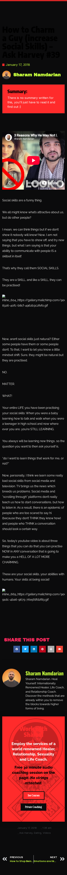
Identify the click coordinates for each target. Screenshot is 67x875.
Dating (37, 832)
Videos (47, 832)
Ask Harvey (25, 832)
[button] (16, 649)
